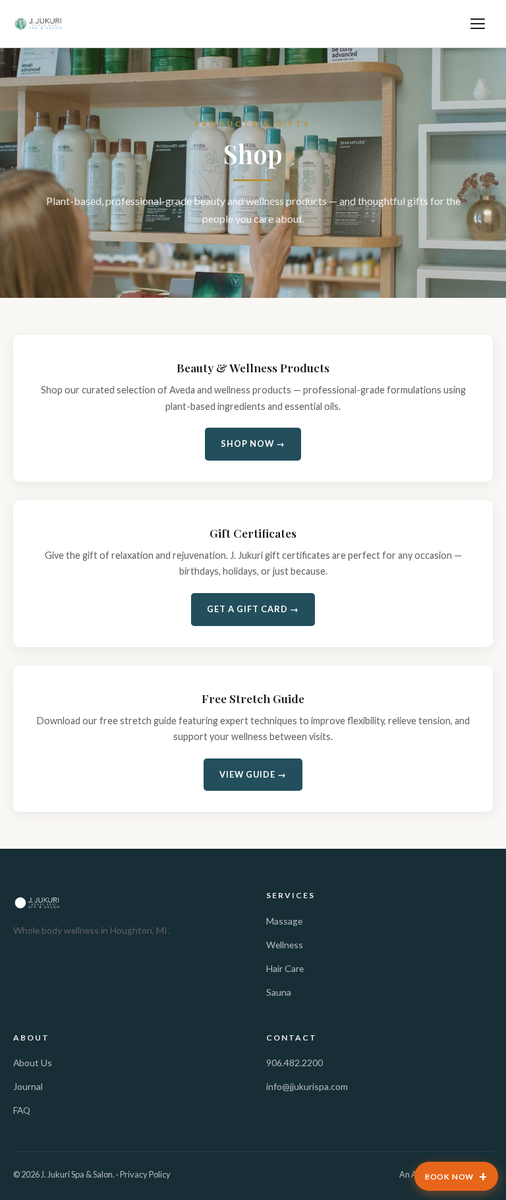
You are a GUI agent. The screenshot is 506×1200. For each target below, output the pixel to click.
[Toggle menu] (478, 23)
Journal (28, 1086)
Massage (284, 921)
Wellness (284, 944)
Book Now (456, 1176)
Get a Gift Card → (253, 609)
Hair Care (285, 968)
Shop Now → (253, 443)
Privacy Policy (145, 1174)
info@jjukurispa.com (307, 1086)
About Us (32, 1062)
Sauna (278, 992)
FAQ (21, 1110)
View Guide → (253, 774)
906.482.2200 (294, 1062)
